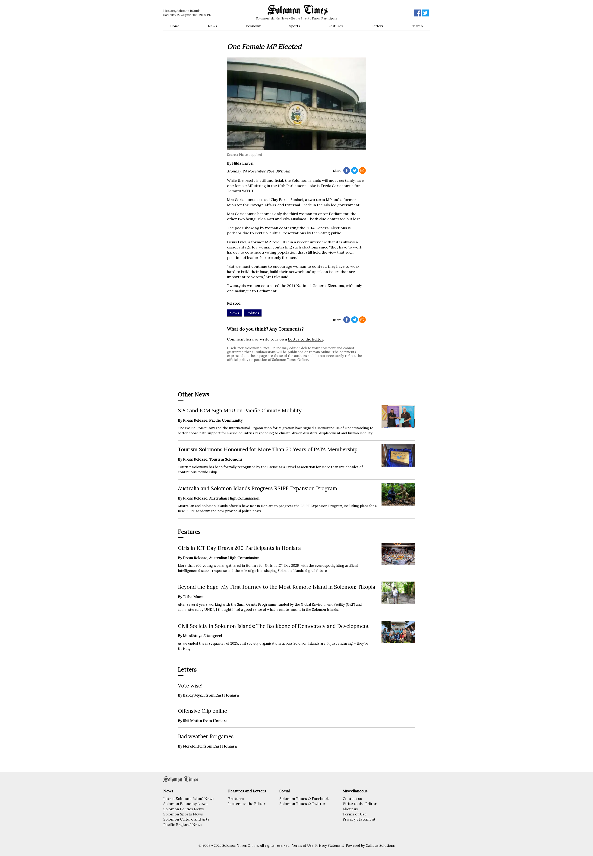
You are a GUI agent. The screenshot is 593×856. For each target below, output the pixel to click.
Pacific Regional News (182, 824)
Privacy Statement (359, 819)
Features (335, 26)
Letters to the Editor (246, 803)
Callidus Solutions (380, 845)
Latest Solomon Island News (188, 798)
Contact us (352, 798)
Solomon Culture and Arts (186, 819)
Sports (294, 26)
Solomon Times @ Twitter (302, 803)
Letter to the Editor (305, 339)
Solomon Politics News (183, 809)
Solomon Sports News (183, 814)
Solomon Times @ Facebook (304, 798)
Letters (377, 26)
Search (417, 26)
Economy (253, 26)
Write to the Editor (360, 803)
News (212, 26)
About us (350, 809)
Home (175, 26)
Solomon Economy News (185, 803)
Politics (252, 313)
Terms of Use (355, 814)
